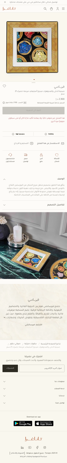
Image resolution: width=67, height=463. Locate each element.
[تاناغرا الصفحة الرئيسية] (9, 8)
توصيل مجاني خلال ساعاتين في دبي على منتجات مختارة (33, 2)
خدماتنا (62, 396)
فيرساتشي (59, 86)
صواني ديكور (15, 344)
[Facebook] (37, 447)
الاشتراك (10, 368)
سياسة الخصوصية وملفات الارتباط (33, 457)
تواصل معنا (60, 403)
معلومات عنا (60, 382)
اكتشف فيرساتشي (33, 325)
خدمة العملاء (59, 389)
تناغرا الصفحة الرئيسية (51, 344)
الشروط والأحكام (17, 453)
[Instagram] (45, 447)
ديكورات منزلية (30, 344)
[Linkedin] (22, 447)
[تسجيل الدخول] (58, 9)
